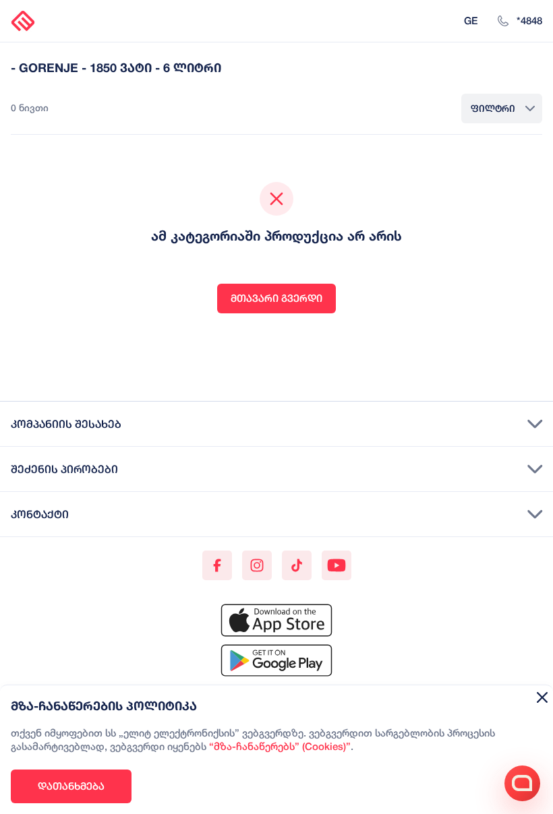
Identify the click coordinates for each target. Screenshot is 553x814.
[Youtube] (336, 565)
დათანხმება (71, 786)
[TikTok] (297, 565)
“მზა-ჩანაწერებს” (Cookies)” (280, 747)
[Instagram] (257, 565)
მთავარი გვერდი (276, 298)
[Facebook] (217, 565)
